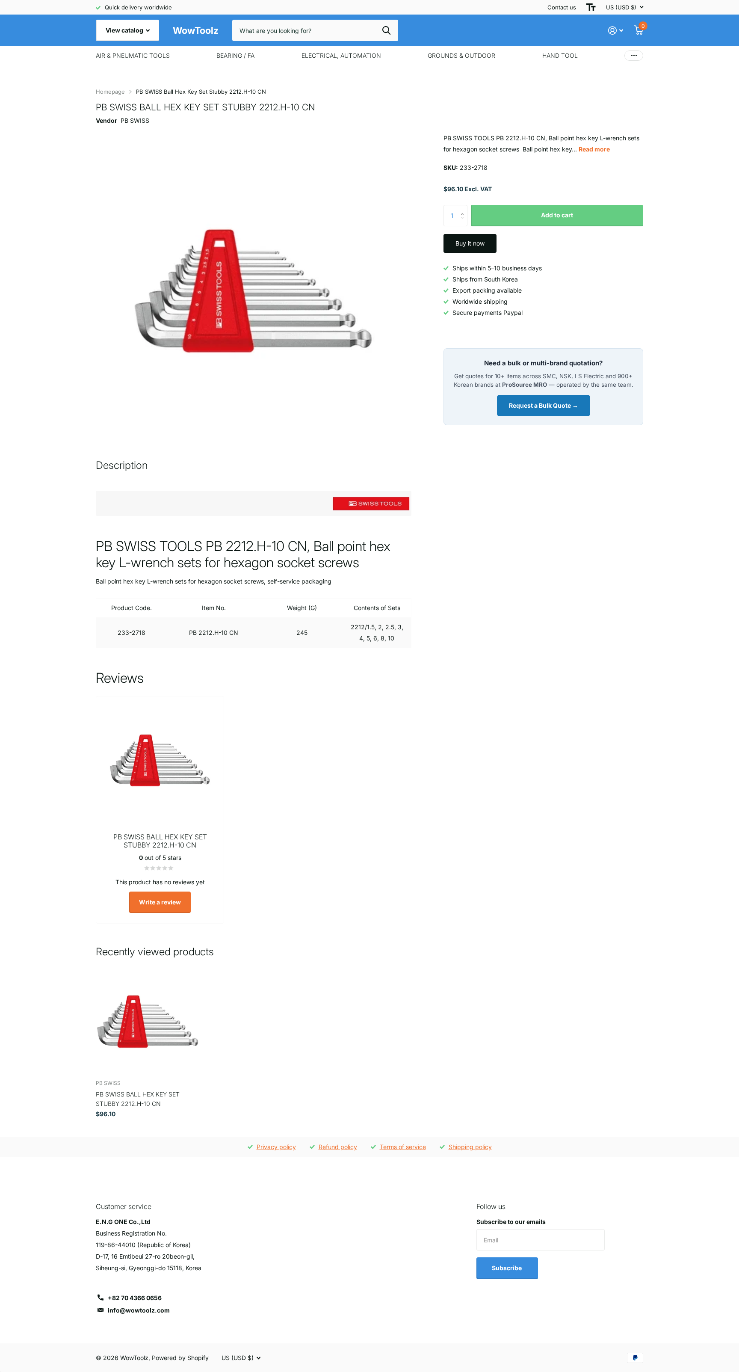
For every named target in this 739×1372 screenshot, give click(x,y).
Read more (594, 149)
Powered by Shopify (180, 1357)
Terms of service (403, 1146)
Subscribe (507, 1267)
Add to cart (557, 215)
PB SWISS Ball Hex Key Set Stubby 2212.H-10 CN (138, 1098)
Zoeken (386, 30)
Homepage (110, 91)
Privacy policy (276, 1146)
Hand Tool (560, 55)
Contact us (561, 7)
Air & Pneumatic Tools (133, 55)
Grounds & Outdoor (461, 55)
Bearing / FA (235, 55)
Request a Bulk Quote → (543, 405)
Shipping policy (470, 1146)
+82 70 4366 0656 (135, 1297)
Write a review (160, 902)
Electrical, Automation (341, 55)
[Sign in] (616, 30)
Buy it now (470, 243)
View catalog (125, 30)
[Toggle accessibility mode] (591, 7)
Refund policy (338, 1146)
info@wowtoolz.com (139, 1310)
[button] (464, 208)
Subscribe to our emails (511, 1221)
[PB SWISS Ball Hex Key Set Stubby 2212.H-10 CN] (148, 1021)
